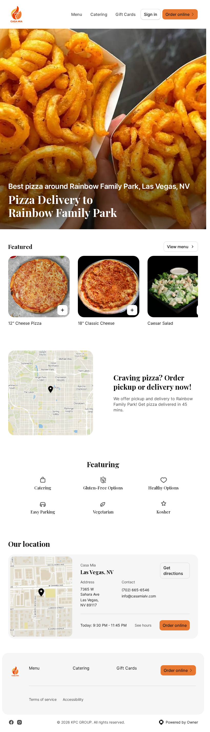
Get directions (173, 570)
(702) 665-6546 (135, 590)
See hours (143, 625)
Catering (98, 14)
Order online (175, 625)
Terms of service (43, 699)
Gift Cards (126, 14)
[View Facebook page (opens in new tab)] (11, 722)
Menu (76, 14)
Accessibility (73, 699)
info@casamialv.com (139, 596)
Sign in (150, 14)
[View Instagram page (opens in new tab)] (19, 722)
